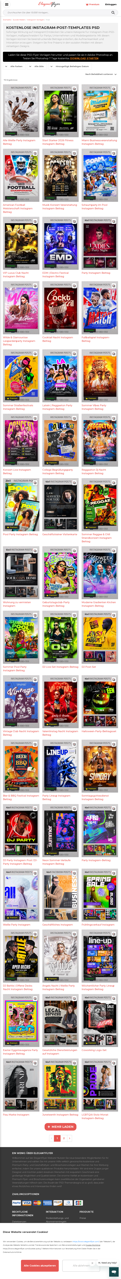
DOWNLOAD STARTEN (84, 58)
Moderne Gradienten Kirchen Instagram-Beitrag (99, 604)
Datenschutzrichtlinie (12, 1252)
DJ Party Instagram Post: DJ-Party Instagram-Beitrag (20, 862)
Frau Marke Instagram (16, 1114)
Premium (94, 4)
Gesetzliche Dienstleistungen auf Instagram (59, 1052)
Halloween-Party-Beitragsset (99, 731)
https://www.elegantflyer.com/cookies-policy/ (22, 1248)
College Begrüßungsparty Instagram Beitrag (57, 471)
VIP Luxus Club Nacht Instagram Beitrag (16, 275)
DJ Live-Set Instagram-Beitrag (60, 667)
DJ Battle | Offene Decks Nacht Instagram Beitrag (17, 987)
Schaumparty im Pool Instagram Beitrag (94, 207)
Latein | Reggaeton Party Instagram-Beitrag (57, 407)
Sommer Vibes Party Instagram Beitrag (94, 407)
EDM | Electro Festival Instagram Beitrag (55, 275)
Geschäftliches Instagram (57, 924)
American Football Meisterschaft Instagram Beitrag (18, 208)
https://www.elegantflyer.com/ (86, 1241)
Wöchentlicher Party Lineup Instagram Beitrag (98, 987)
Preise (83, 1218)
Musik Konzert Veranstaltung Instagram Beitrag (59, 207)
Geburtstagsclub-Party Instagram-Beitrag (56, 604)
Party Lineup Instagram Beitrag (56, 797)
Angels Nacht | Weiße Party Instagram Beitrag (58, 987)
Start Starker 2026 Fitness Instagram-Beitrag (57, 142)
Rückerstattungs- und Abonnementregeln (57, 1220)
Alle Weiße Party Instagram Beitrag (19, 142)
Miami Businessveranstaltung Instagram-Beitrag (99, 142)
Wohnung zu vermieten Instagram (17, 604)
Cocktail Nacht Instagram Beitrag (57, 339)
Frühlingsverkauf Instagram (98, 924)
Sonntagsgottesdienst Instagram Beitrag (95, 797)
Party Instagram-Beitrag (96, 860)
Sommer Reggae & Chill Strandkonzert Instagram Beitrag (97, 538)
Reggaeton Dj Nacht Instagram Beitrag (94, 471)
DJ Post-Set (89, 667)
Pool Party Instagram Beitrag (20, 534)
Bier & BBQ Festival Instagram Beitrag (21, 797)
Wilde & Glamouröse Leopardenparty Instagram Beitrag (19, 341)
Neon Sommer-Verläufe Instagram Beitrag (56, 862)
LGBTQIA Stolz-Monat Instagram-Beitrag (95, 1116)
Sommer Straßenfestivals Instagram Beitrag (18, 407)
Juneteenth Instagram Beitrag (60, 1114)
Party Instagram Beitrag (96, 273)
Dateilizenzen (19, 1221)
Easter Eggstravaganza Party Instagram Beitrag (20, 1052)
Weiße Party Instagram (16, 924)
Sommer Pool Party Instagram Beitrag (15, 669)
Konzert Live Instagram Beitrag (17, 471)
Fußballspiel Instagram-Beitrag (96, 339)
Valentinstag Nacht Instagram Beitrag (60, 733)
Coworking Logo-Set (94, 1050)
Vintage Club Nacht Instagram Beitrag (21, 733)
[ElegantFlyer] (49, 4)
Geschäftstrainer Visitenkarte (59, 534)
